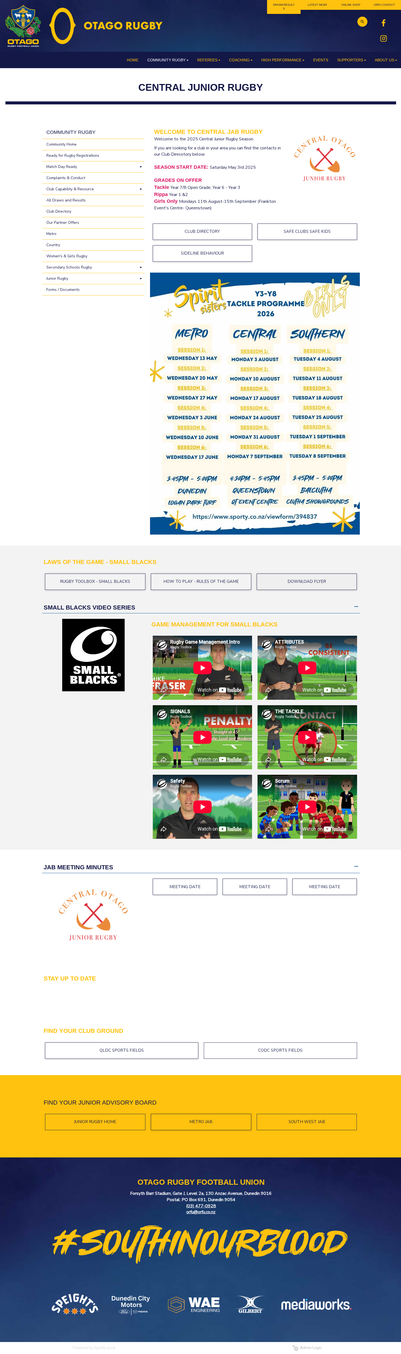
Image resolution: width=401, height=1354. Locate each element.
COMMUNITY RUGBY (70, 132)
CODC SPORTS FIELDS (280, 1050)
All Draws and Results (66, 200)
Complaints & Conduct (65, 177)
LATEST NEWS (317, 4)
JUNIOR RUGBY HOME (95, 1121)
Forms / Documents (63, 289)
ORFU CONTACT (384, 4)
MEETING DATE (184, 886)
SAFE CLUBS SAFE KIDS (307, 231)
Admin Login (310, 1348)
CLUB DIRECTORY (202, 231)
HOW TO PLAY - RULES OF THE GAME (201, 581)
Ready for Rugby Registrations (72, 155)
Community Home (61, 144)
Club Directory (58, 211)
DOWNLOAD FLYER (307, 581)
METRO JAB (201, 1121)
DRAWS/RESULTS (284, 6)
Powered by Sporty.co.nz (94, 1348)
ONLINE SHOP (350, 4)
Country (53, 245)
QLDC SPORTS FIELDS (122, 1050)
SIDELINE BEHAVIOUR (202, 253)
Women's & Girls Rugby (66, 256)
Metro (51, 233)
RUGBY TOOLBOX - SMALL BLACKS (95, 581)
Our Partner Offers (62, 222)
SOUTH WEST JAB (307, 1121)
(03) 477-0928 (201, 1206)
